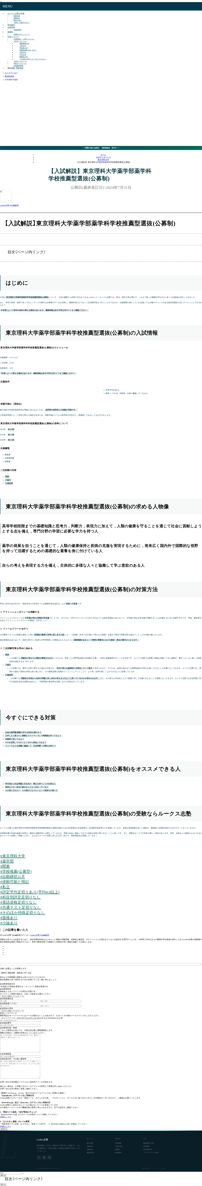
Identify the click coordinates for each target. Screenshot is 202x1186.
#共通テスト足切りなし (20, 907)
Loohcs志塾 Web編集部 (39, 935)
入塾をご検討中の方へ (22, 23)
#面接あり (9, 918)
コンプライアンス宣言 (151, 1152)
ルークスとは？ (11, 73)
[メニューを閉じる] (1, 1)
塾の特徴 (90, 1143)
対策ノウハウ (13, 37)
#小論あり (9, 923)
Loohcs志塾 (42, 1139)
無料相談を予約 (148, 1143)
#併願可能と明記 (14, 882)
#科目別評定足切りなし (20, 897)
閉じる (3, 1175)
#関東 (5, 866)
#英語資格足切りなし (18, 902)
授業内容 (90, 1146)
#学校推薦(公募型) (16, 871)
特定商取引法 (147, 1149)
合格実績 (11, 27)
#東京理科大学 (12, 856)
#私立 (5, 887)
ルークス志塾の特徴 (15, 14)
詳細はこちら (5, 1117)
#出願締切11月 (12, 876)
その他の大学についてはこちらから (33, 59)
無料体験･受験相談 (15, 68)
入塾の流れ (119, 1146)
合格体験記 (18, 30)
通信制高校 (9, 76)
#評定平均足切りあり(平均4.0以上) (30, 892)
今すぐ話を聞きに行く (101, 693)
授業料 (10, 32)
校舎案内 (118, 1152)
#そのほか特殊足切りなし (22, 912)
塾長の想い (91, 1152)
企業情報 (146, 1146)
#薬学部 (7, 861)
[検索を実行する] (23, 1173)
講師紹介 (90, 1149)
